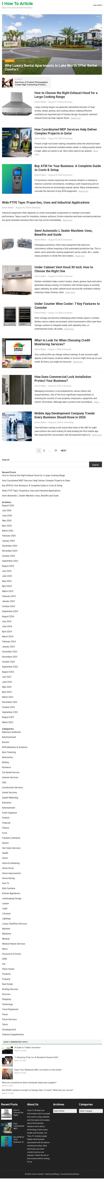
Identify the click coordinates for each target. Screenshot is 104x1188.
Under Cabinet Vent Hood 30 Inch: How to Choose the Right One (64, 269)
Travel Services (9, 1019)
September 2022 (10, 712)
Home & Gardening (11, 863)
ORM (4, 959)
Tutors (5, 1024)
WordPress (74, 1174)
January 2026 (8, 541)
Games (5, 843)
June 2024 (7, 626)
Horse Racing (8, 878)
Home (5, 858)
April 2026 (7, 525)
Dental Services (9, 792)
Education (6, 802)
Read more (76, 118)
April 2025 (7, 586)
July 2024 (6, 621)
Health (5, 853)
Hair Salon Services (11, 848)
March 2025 (7, 591)
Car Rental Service (10, 772)
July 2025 (6, 571)
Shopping (6, 999)
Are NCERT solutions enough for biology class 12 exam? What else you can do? (37, 1090)
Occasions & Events (11, 954)
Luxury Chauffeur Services (14, 923)
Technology (69, 422)
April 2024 (7, 631)
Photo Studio (8, 969)
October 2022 (8, 707)
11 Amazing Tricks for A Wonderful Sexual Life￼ (36, 1057)
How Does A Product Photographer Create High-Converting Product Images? (31, 84)
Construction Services (12, 787)
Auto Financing (9, 752)
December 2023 (9, 651)
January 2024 (8, 646)
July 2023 (6, 677)
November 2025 (9, 551)
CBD (4, 782)
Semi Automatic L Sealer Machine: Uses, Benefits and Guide (30, 495)
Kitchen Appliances (11, 893)
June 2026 (7, 515)
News (5, 949)
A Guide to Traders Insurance (27, 1047)
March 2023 (7, 697)
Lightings (6, 918)
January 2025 (8, 601)
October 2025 (8, 556)
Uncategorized (9, 1029)
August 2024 (8, 616)
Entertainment (8, 807)
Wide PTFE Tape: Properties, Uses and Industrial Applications (46, 202)
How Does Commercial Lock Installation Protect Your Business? (63, 379)
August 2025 (8, 566)
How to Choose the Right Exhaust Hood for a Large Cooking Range (33, 475)
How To (5, 883)
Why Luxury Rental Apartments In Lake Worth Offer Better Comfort (51, 67)
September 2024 (10, 611)
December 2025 (9, 546)
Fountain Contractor (11, 838)
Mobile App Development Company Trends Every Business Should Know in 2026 (65, 415)
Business (9, 61)
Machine (6, 928)
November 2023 (9, 656)
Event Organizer (9, 812)
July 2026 (6, 510)
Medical (6, 939)
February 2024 (9, 641)
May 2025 (7, 581)
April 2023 (7, 692)
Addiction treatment (11, 732)
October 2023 (8, 661)
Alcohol (5, 742)
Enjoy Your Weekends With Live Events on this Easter (38, 1070)
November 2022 (9, 702)
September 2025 (10, 561)
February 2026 (9, 535)
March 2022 (7, 722)
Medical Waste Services (13, 943)
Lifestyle (6, 913)
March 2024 (7, 636)
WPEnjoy (56, 1174)
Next (63, 450)
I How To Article (17, 3)
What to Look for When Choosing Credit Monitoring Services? (62, 342)
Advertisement (9, 737)
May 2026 (7, 520)
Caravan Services (10, 777)
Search (5, 460)
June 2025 (7, 576)
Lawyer (5, 903)
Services (6, 994)
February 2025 (9, 596)
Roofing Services (10, 989)
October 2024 (8, 606)
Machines (36, 208)
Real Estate (7, 984)
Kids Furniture (8, 888)
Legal (4, 908)
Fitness (5, 828)
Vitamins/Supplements (13, 1034)
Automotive (7, 757)
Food (4, 833)
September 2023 (10, 666)
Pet (3, 964)
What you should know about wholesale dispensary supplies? (29, 1082)
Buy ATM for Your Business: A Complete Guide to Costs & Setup (32, 485)
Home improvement (11, 873)
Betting (5, 762)
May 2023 (7, 687)
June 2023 (7, 682)
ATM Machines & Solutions (14, 747)
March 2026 (7, 530)
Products (6, 974)
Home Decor (8, 868)
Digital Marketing (10, 797)
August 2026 (8, 505)
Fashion (5, 817)
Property (6, 979)
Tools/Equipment (10, 1009)
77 (55, 450)
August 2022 (8, 717)
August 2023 (8, 672)
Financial (67, 349)
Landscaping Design (11, 898)
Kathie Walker (40, 102)
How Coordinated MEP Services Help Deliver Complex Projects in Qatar (66, 131)
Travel (5, 1014)
